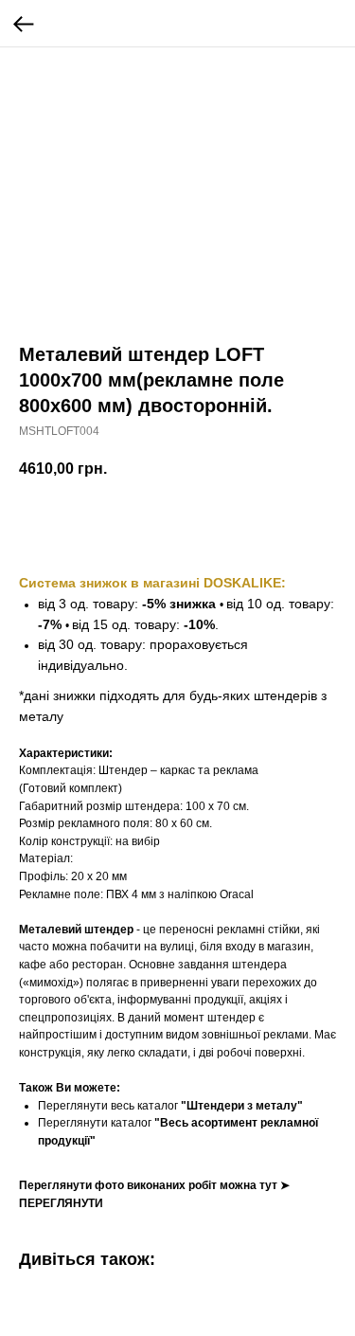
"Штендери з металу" (242, 1105)
